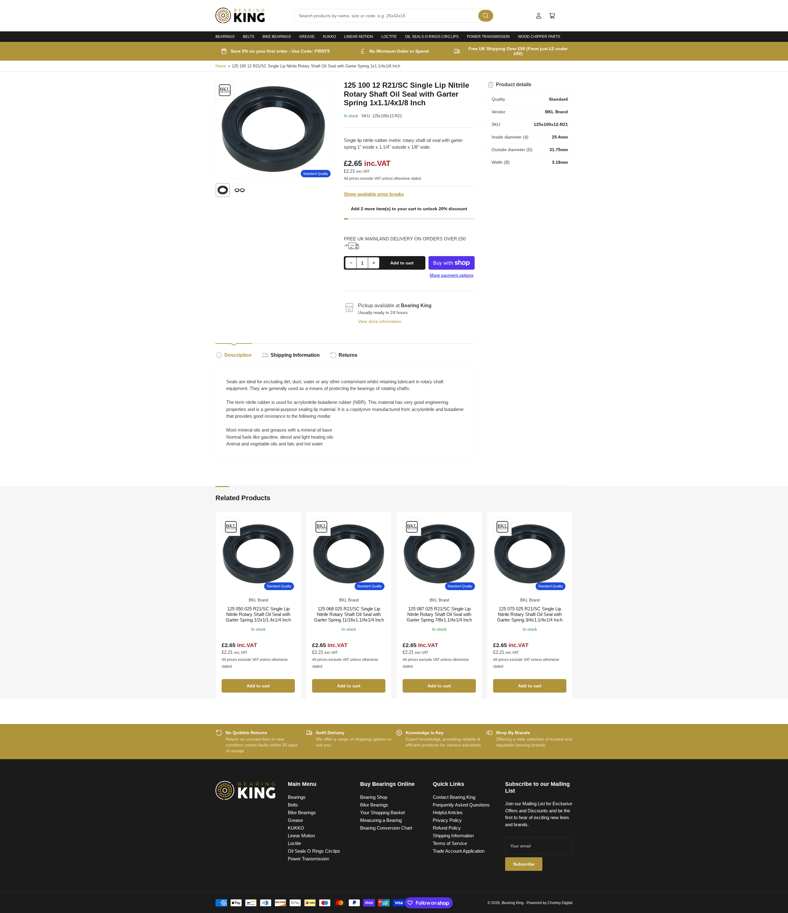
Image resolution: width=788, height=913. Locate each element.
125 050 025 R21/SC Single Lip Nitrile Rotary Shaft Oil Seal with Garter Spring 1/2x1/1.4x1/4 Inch (258, 614)
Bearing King (513, 903)
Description (237, 355)
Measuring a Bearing (381, 820)
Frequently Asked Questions (461, 804)
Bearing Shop (373, 797)
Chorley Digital (560, 903)
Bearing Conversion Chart (386, 828)
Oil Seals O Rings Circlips (314, 851)
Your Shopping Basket (382, 812)
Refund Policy (447, 828)
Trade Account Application (458, 851)
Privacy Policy (447, 820)
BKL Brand (258, 600)
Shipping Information (295, 355)
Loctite (389, 36)
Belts (248, 36)
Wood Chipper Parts (539, 36)
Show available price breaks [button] (374, 194)
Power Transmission (488, 36)
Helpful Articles (448, 812)
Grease (307, 36)
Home (220, 66)
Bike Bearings (277, 36)
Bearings (225, 36)
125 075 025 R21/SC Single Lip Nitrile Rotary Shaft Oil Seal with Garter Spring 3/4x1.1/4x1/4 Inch (529, 614)
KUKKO (329, 36)
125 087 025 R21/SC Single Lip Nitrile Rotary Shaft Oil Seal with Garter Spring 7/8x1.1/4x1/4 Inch (439, 614)
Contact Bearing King (454, 797)
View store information (379, 321)
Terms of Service (450, 843)
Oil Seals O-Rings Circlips (432, 36)
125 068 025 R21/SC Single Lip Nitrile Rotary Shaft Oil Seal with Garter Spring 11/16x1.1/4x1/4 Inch (349, 614)
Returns (348, 355)
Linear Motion (358, 36)
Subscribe (523, 864)
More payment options (451, 275)
